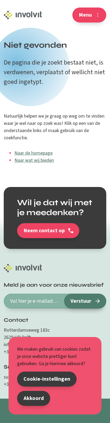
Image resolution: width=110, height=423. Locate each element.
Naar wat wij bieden (34, 160)
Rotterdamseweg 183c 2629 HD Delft (27, 334)
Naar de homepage (33, 153)
